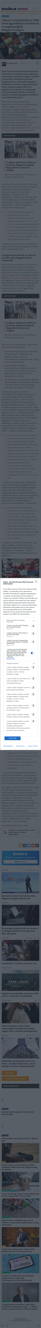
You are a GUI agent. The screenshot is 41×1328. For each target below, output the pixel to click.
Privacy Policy (33, 746)
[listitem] (20, 621)
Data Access (20, 746)
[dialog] (20, 664)
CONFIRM (12, 738)
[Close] (37, 582)
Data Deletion (8, 746)
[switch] (32, 626)
